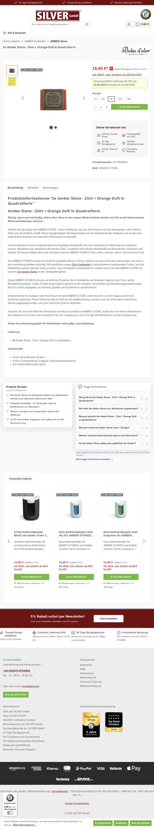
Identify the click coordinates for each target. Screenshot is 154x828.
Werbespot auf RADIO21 (17, 745)
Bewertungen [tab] (50, 187)
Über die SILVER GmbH (16, 711)
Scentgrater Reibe (27, 271)
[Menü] (15, 794)
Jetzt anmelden (108, 618)
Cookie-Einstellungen (77, 803)
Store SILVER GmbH (14, 716)
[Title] (91, 725)
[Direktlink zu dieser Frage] (146, 399)
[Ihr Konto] (128, 24)
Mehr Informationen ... (25, 825)
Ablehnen (121, 823)
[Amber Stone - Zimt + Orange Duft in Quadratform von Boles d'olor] (53, 98)
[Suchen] (86, 24)
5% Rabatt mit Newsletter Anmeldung (23, 741)
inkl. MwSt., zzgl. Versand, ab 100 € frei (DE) (117, 74)
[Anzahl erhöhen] (107, 107)
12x (120, 99)
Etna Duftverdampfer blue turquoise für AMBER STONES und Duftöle (120, 534)
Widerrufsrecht (88, 677)
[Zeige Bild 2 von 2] (55, 127)
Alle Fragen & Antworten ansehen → (94, 459)
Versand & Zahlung (90, 681)
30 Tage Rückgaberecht (16, 732)
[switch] (10, 813)
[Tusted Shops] (145, 14)
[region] (46, 97)
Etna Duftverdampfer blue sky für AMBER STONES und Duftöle (76, 534)
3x (103, 99)
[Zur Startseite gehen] (58, 15)
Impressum (86, 665)
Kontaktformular (30, 686)
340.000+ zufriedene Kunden (19, 720)
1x (95, 99)
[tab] (15, 188)
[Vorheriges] (23, 98)
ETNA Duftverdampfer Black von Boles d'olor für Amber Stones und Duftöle (31, 534)
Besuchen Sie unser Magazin (19, 749)
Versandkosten (59, 791)
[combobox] (56, 24)
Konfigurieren (103, 823)
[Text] (114, 725)
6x (111, 99)
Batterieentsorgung (90, 686)
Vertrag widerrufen (16, 694)
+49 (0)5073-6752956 (16, 670)
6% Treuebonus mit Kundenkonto (21, 737)
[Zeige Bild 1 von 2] (51, 127)
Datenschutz (87, 673)
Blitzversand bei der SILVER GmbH (22, 724)
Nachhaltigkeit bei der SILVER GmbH (24, 728)
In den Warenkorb (129, 107)
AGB (82, 669)
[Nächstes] (84, 98)
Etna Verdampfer (81, 264)
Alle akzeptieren (141, 823)
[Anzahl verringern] (95, 107)
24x (129, 99)
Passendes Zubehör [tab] (20, 478)
